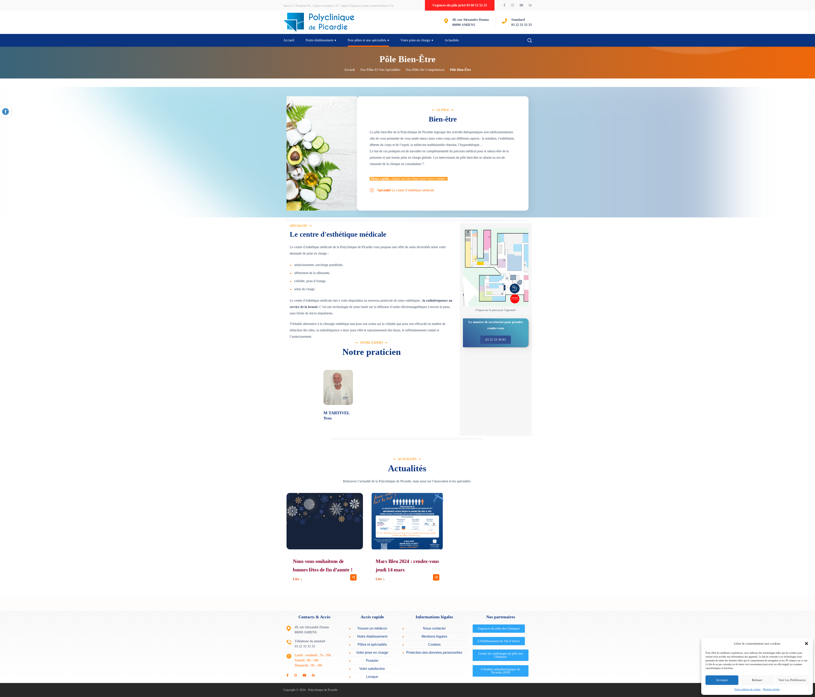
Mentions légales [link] (771, 689)
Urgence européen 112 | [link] (326, 5)
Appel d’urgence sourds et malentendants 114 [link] (367, 5)
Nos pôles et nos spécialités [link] (380, 69)
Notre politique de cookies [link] (747, 689)
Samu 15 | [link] (289, 5)
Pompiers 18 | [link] (304, 5)
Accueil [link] (349, 69)
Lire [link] (296, 579)
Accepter (722, 680)
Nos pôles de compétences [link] (425, 69)
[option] (338, 398)
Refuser (757, 680)
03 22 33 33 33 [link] (521, 25)
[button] (806, 643)
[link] (5, 111)
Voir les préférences (792, 680)
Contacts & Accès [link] (314, 616)
